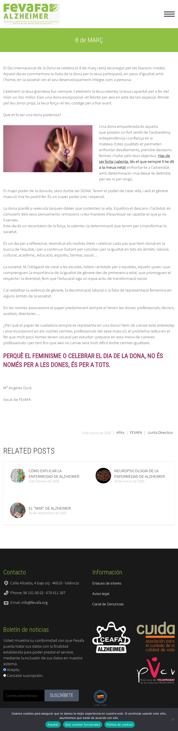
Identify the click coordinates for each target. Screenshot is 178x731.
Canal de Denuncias (108, 604)
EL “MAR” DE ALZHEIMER (50, 508)
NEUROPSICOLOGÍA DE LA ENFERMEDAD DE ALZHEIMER (139, 473)
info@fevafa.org (34, 602)
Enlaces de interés (106, 583)
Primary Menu (169, 14)
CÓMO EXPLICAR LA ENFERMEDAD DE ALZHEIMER (54, 473)
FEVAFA (136, 432)
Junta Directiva (160, 432)
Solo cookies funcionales (82, 724)
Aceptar (53, 724)
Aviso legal (100, 594)
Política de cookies (120, 724)
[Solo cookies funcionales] (172, 719)
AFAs (120, 432)
